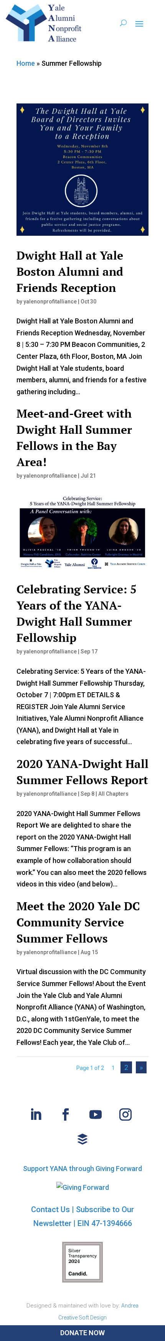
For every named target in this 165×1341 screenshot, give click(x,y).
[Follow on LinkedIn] (35, 1114)
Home (25, 63)
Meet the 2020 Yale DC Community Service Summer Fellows (78, 922)
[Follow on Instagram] (125, 1114)
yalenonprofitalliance (50, 301)
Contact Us (50, 1209)
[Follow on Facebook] (65, 1114)
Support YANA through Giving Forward (82, 1168)
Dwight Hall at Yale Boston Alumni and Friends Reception (69, 271)
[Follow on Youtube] (95, 1114)
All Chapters (113, 794)
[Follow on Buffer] (82, 1139)
